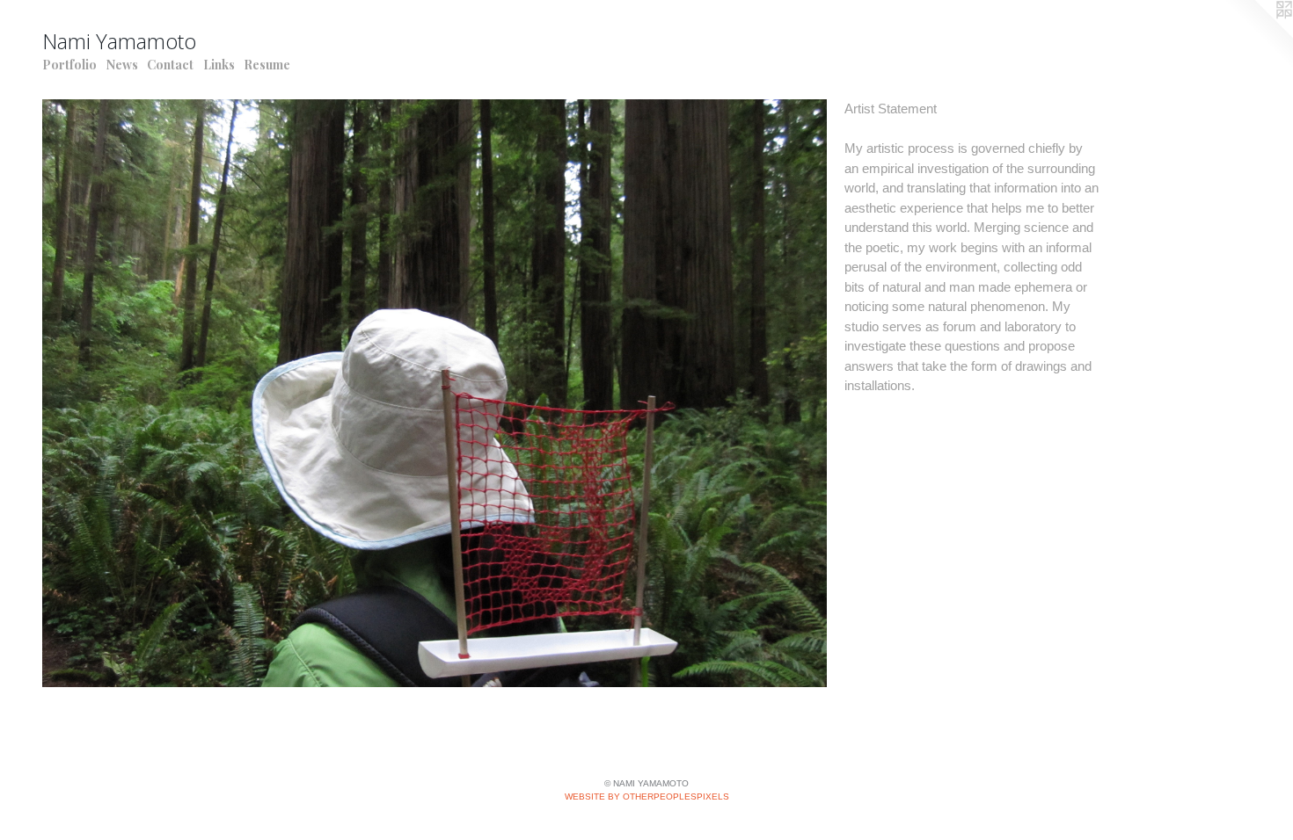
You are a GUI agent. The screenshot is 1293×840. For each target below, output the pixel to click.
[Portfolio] (434, 393)
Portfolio (69, 64)
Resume (267, 64)
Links (219, 64)
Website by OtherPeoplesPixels (647, 796)
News (122, 64)
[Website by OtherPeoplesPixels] (1258, 35)
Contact (170, 64)
